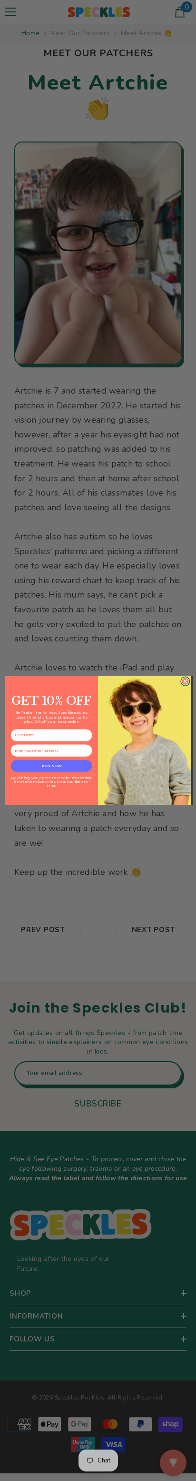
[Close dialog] (185, 681)
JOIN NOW (51, 765)
